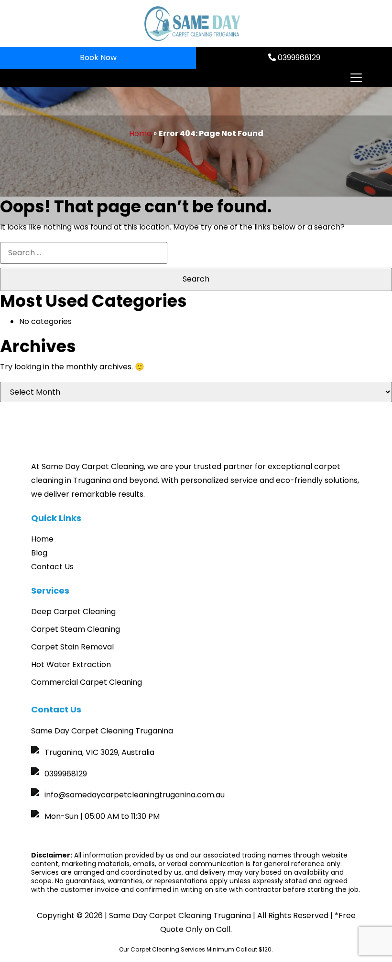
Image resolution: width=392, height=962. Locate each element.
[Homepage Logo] (192, 23)
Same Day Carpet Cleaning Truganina (180, 915)
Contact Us (52, 566)
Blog (39, 552)
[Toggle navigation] (355, 78)
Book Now (98, 57)
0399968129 (298, 57)
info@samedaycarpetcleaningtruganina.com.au (134, 794)
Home (140, 133)
